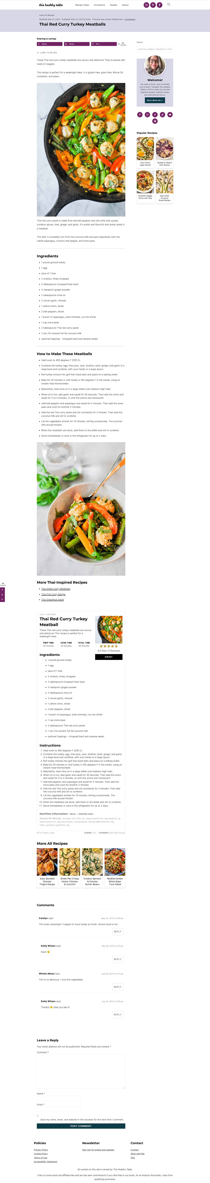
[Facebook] (159, 5)
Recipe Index (82, 5)
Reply (118, 931)
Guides (113, 5)
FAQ (133, 1157)
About (125, 5)
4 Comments (129, 19)
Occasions (99, 5)
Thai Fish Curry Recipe (53, 594)
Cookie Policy (41, 1153)
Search (140, 42)
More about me (154, 100)
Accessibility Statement (45, 1161)
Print (109, 657)
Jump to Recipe (48, 52)
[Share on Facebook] (2, 589)
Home (41, 15)
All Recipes (49, 15)
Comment (43, 1052)
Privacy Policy (41, 1150)
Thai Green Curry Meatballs (55, 588)
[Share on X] (2, 594)
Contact (135, 1150)
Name (41, 1093)
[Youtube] (170, 114)
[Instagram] (146, 5)
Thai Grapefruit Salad (52, 599)
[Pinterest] (153, 5)
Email (40, 1104)
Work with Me (137, 1153)
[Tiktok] (162, 114)
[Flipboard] (155, 121)
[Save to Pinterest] (2, 599)
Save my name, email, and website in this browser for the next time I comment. (82, 1119)
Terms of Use (40, 1157)
